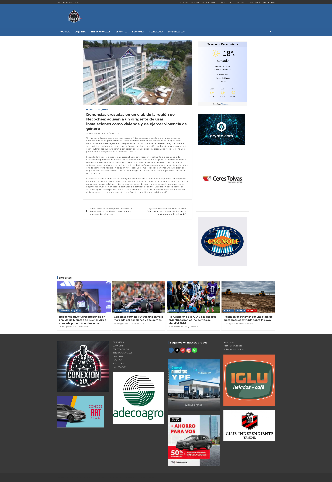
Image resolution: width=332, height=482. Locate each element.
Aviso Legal (228, 342)
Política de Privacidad (233, 349)
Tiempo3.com (227, 104)
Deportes (65, 277)
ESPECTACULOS (268, 2)
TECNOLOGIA (252, 2)
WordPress (148, 477)
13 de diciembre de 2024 (97, 133)
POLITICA (184, 2)
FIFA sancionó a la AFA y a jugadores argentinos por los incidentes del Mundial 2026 (192, 320)
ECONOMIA (239, 2)
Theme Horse (112, 477)
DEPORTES (226, 2)
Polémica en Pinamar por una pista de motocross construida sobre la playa (248, 318)
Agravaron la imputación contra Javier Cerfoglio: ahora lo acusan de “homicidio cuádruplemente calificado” (166, 211)
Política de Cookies (232, 346)
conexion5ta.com (83, 477)
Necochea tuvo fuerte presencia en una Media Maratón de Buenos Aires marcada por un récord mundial (82, 320)
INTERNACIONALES (210, 2)
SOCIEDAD (251, 311)
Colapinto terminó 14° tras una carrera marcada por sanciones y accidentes (138, 318)
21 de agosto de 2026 (178, 327)
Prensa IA (114, 133)
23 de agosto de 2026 (69, 327)
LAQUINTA (195, 2)
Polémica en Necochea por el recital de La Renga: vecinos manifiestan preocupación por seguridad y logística (110, 211)
